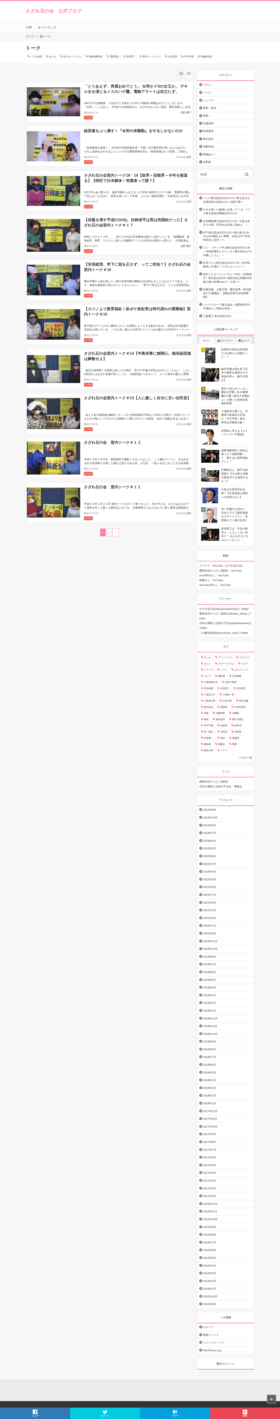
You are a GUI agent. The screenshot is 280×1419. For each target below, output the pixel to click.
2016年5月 (209, 1257)
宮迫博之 (241, 688)
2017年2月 (209, 1188)
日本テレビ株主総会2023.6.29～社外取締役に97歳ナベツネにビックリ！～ (226, 264)
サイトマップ (47, 27)
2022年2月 (209, 879)
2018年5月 (209, 1072)
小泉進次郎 (209, 700)
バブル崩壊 (36, 56)
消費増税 (220, 713)
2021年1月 (209, 910)
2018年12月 (210, 1018)
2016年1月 (209, 1288)
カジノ (207, 663)
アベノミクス (225, 657)
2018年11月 (210, 1026)
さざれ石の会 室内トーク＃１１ (112, 487)
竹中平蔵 (189, 56)
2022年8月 (209, 856)
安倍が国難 (230, 682)
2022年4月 (209, 871)
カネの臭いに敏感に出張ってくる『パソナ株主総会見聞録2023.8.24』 (227, 211)
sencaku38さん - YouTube (215, 584)
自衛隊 (237, 731)
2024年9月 (209, 809)
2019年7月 (209, 964)
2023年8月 (209, 825)
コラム (207, 84)
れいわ (52, 56)
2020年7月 (209, 925)
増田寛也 (114, 56)
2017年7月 (209, 1149)
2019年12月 (210, 941)
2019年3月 (209, 995)
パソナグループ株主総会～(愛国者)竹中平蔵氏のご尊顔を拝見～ (226, 306)
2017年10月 (210, 1126)
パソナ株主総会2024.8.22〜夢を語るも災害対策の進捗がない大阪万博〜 (226, 200)
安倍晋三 (130, 56)
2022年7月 (209, 864)
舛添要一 (208, 738)
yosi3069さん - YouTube (214, 575)
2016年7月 (209, 1242)
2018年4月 (209, 1080)
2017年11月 (210, 1118)
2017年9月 (209, 1134)
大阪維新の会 (211, 682)
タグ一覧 (247, 757)
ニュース (208, 100)
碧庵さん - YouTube (211, 580)
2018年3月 (209, 1087)
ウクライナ (244, 657)
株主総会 (208, 138)
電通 (234, 744)
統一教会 (208, 731)
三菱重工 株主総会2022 (217, 316)
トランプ (208, 669)
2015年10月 (210, 1296)
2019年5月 (209, 979)
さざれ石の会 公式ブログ (54, 10)
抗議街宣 (208, 123)
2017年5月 (209, 1165)
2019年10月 (210, 948)
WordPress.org (212, 1350)
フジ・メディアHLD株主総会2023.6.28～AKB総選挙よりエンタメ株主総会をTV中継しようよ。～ (227, 251)
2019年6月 (209, 972)
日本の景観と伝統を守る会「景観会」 (222, 786)
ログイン (208, 1327)
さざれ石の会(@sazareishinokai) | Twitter (224, 608)
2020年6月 (209, 933)
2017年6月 (209, 1157)
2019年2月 (209, 1002)
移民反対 (220, 719)
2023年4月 (209, 840)
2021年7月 (209, 894)
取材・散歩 (209, 107)
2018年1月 (209, 1103)
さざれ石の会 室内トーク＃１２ (112, 442)
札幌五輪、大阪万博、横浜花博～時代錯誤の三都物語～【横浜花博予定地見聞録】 (227, 293)
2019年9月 (209, 956)
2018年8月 (209, 1049)
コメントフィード (213, 1342)
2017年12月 (210, 1111)
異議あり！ (209, 154)
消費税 (235, 713)
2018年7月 (209, 1056)
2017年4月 (209, 1172)
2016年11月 (210, 1211)
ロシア (207, 676)
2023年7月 (209, 833)
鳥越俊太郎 (206, 56)
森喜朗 (223, 707)
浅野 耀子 (186, 112)
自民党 (223, 731)
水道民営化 (240, 707)
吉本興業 (236, 676)
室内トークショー (151, 56)
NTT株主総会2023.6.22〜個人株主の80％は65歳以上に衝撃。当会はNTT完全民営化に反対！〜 (226, 236)
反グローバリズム (72, 56)
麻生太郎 (208, 750)
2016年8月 (209, 1234)
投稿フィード (211, 1334)
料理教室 (208, 131)
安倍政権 (208, 688)
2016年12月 (210, 1203)
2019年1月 (209, 1010)
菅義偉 (235, 738)
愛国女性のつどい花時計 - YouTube (220, 570)
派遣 (206, 713)
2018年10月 (210, 1033)
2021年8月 (209, 887)
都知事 (207, 744)
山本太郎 (172, 56)
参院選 (221, 676)
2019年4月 (209, 987)
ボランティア (241, 669)
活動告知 (208, 146)
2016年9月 (209, 1227)
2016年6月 (209, 1250)
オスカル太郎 (183, 157)
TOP (29, 27)
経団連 (223, 725)
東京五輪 (243, 700)
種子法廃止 (238, 719)
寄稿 (205, 115)
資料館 (207, 161)
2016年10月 (210, 1219)
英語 (222, 738)
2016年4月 (209, 1265)
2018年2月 (209, 1095)
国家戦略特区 (95, 56)
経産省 (237, 725)
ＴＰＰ (223, 750)
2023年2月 (209, 848)
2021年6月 (209, 902)
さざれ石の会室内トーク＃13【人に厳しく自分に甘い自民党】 (137, 398)
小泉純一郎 (228, 694)
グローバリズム (226, 663)
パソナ (223, 669)
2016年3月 (209, 1273)
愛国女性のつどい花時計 (214, 781)
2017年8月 (209, 1141)
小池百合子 (209, 694)
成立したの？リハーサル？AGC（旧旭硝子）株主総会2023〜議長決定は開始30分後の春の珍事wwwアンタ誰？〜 (227, 278)
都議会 (221, 744)
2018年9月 (209, 1041)
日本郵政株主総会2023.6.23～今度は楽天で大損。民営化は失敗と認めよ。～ (226, 223)
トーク (88, 117)
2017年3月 (209, 1180)
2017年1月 (209, 1196)
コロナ (244, 663)
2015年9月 (209, 1304)
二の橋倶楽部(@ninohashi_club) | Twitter (223, 632)
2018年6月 (209, 1064)
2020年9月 (209, 918)
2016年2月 (209, 1281)
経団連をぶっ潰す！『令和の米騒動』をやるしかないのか (133, 131)
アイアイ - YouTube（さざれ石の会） (221, 565)
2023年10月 (210, 817)
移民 (206, 719)
